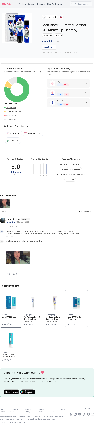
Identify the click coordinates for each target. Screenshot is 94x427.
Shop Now (47, 47)
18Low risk (11, 107)
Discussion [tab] (41, 4)
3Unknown (11, 119)
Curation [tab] (31, 4)
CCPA (62, 409)
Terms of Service (14, 410)
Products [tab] (22, 4)
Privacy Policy (28, 410)
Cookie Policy (41, 410)
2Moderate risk (13, 111)
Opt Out (52, 410)
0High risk (11, 115)
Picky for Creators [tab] (54, 4)
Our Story (2, 410)
